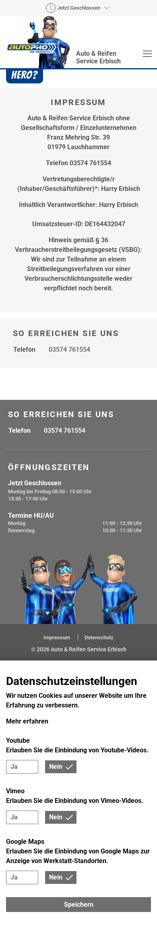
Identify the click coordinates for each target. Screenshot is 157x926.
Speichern (78, 904)
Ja (14, 766)
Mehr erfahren (27, 721)
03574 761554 (69, 349)
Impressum (57, 637)
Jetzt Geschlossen (78, 8)
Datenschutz (99, 637)
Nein (55, 766)
